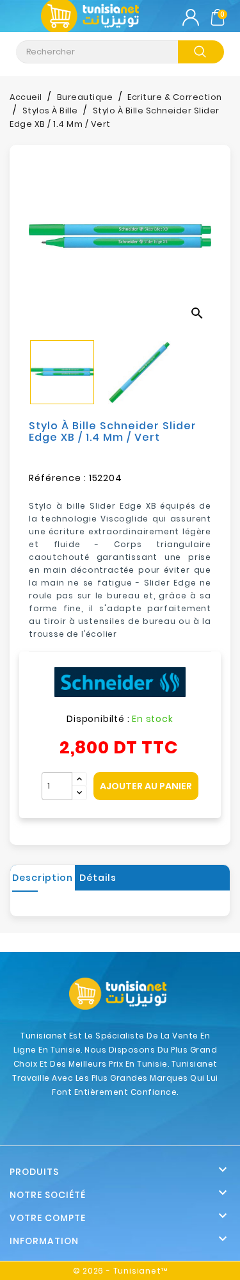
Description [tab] (42, 877)
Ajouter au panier (146, 786)
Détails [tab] (97, 877)
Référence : (57, 478)
